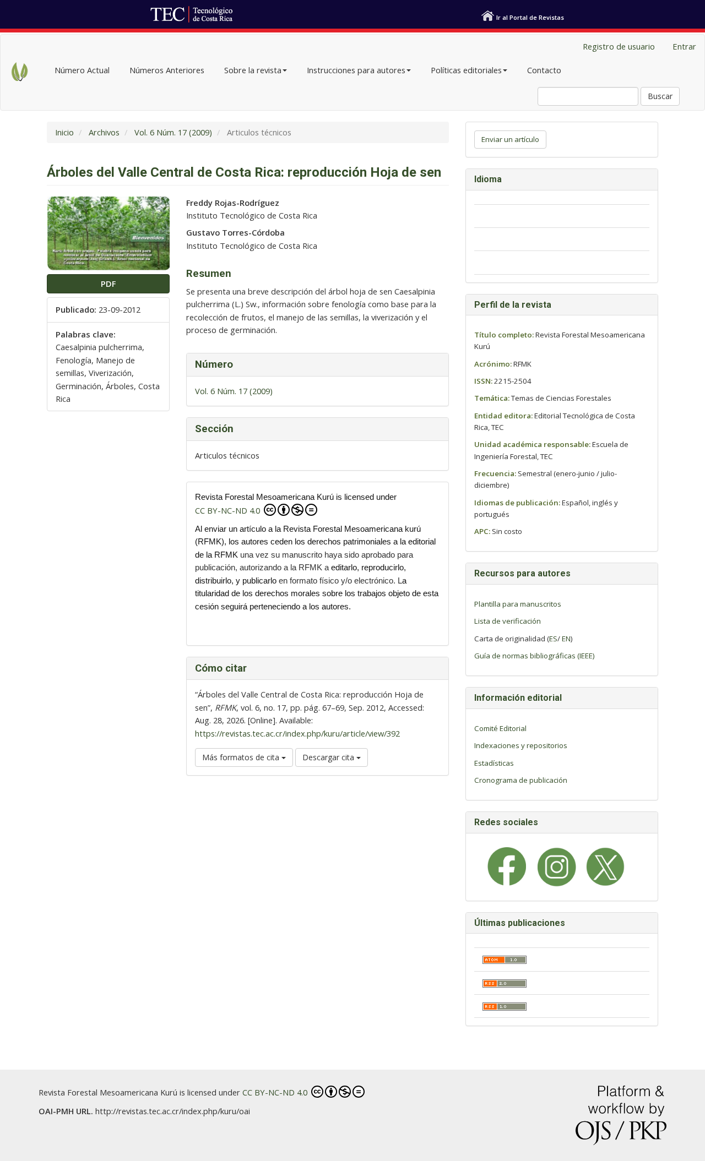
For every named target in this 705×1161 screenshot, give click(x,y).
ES (553, 639)
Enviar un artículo (510, 139)
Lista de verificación (507, 621)
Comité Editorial (500, 728)
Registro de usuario (619, 46)
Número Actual (82, 69)
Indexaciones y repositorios (520, 745)
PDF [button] (108, 283)
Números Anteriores (166, 69)
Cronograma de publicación (520, 780)
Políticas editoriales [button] (466, 69)
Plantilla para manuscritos (517, 604)
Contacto (544, 69)
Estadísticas (494, 763)
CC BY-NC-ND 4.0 (228, 510)
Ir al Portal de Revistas (530, 17)
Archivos (104, 132)
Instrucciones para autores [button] (356, 69)
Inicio (64, 132)
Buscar (660, 96)
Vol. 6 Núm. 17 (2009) (173, 132)
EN (566, 639)
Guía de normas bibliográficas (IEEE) (534, 656)
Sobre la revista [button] (252, 69)
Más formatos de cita (241, 757)
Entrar (684, 46)
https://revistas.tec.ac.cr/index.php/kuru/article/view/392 (297, 733)
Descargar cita (329, 757)
